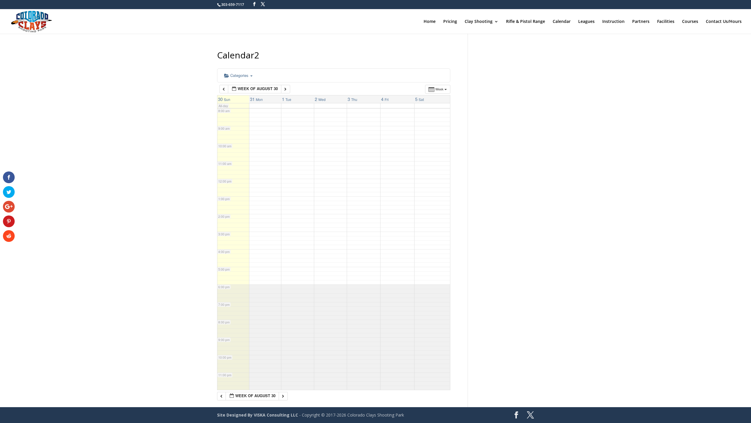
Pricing (450, 21)
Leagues (586, 21)
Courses (690, 21)
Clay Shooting (479, 21)
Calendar (562, 21)
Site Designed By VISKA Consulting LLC (257, 415)
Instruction (613, 21)
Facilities (665, 21)
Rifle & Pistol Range (525, 21)
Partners (640, 21)
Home (430, 21)
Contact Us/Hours (724, 21)
